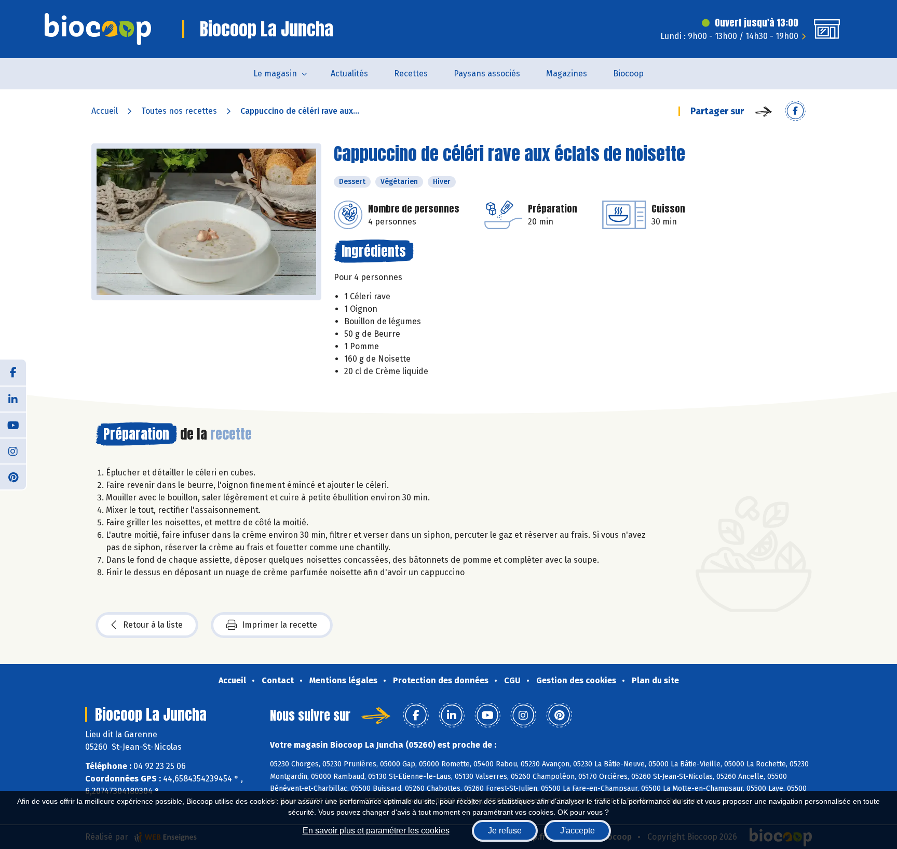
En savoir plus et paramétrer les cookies (376, 830)
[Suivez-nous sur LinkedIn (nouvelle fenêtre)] (13, 399)
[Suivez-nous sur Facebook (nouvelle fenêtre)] (13, 373)
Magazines (566, 73)
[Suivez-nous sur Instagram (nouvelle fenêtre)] (13, 450)
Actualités (349, 73)
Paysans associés (487, 73)
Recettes (411, 73)
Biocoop (628, 73)
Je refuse (505, 830)
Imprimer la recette (279, 625)
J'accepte (577, 830)
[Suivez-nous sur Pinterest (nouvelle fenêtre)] (13, 476)
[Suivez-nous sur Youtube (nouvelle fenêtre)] (13, 424)
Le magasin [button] (275, 73)
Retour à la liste (153, 625)
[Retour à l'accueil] (98, 29)
